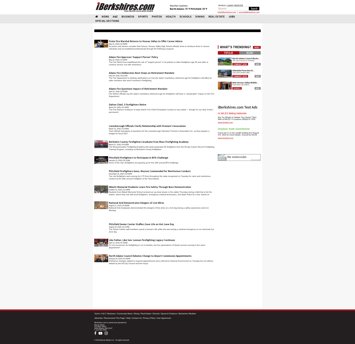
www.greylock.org (225, 138)
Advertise (98, 318)
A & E (103, 313)
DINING (200, 16)
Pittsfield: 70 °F (199, 8)
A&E (115, 16)
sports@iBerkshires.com (249, 12)
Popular (228, 53)
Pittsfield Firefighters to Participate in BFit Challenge (138, 157)
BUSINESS (127, 16)
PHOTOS (157, 16)
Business (111, 313)
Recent (249, 53)
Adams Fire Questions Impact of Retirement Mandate (138, 88)
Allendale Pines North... (243, 70)
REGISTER (238, 5)
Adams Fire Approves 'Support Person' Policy (133, 57)
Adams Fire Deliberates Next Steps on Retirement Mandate (141, 72)
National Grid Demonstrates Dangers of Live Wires (136, 202)
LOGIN (230, 5)
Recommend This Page (114, 318)
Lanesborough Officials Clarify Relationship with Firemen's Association (147, 126)
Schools (156, 313)
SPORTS (143, 16)
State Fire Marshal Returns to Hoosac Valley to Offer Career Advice (145, 41)
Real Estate (146, 313)
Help (128, 318)
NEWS (105, 16)
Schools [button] (237, 88)
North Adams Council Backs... (246, 58)
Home (97, 313)
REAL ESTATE (216, 16)
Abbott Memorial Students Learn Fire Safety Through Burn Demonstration (150, 187)
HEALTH (171, 16)
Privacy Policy (149, 318)
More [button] (258, 64)
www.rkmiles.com (225, 122)
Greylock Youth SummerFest (234, 129)
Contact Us (137, 318)
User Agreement (164, 318)
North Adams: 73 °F (180, 8)
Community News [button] (240, 64)
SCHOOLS (186, 16)
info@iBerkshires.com (227, 12)
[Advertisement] (154, 287)
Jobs (232, 16)
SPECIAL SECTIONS (107, 21)
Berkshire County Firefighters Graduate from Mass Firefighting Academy (149, 141)
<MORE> (257, 47)
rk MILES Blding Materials (232, 113)
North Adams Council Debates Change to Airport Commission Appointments (150, 255)
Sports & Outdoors (169, 313)
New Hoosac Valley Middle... (245, 82)
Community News (124, 313)
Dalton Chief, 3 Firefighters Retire (127, 104)
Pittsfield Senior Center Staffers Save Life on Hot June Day (141, 224)
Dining (136, 313)
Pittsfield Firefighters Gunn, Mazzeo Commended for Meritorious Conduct (150, 171)
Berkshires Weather (187, 313)
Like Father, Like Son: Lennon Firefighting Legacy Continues (142, 240)
